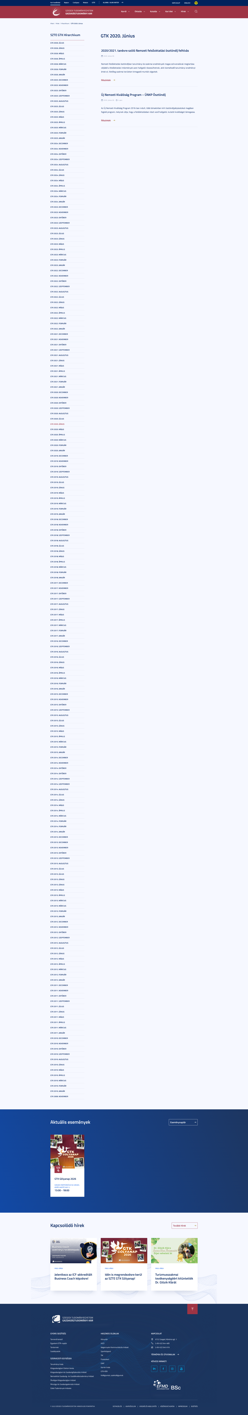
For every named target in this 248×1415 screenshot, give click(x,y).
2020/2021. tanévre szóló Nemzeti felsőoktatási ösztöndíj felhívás (145, 50)
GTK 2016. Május (57, 667)
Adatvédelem (131, 1406)
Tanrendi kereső (56, 1339)
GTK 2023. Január (57, 265)
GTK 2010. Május (57, 1070)
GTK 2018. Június (57, 551)
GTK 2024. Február (58, 196)
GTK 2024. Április (57, 186)
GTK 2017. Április (57, 620)
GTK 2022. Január (57, 328)
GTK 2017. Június (57, 609)
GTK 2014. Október (58, 768)
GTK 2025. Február (58, 133)
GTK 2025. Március (58, 127)
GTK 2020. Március (58, 440)
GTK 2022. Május (57, 307)
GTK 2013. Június (57, 879)
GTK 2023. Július (57, 233)
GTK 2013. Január (57, 916)
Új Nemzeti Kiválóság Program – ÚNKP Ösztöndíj (133, 95)
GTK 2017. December (59, 583)
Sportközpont (106, 1351)
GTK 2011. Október (58, 996)
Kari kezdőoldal (55, 2)
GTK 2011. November (59, 990)
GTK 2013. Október (58, 853)
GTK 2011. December (59, 985)
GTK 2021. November (59, 339)
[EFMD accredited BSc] (167, 1386)
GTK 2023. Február (58, 260)
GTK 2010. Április (57, 1075)
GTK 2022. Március (58, 318)
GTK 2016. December (59, 641)
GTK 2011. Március (58, 1027)
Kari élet (169, 11)
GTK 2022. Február (58, 323)
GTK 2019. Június (57, 487)
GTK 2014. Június (57, 800)
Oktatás (138, 11)
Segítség (194, 1406)
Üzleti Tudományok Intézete (60, 1388)
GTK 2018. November (59, 524)
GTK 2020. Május (57, 429)
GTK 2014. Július (57, 794)
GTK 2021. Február (58, 381)
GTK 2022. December (59, 270)
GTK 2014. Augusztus (59, 789)
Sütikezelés (117, 1406)
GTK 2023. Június (57, 238)
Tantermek (54, 1347)
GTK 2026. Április (57, 58)
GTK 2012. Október (58, 932)
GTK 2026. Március (58, 64)
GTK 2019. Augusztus (59, 477)
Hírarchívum (65, 23)
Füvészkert (105, 1359)
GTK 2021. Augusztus (59, 355)
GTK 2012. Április (57, 964)
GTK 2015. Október (58, 704)
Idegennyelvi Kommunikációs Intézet (115, 1347)
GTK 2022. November (59, 276)
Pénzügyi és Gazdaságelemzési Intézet (65, 1384)
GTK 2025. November (59, 85)
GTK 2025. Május (57, 117)
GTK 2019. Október (58, 466)
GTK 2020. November (59, 397)
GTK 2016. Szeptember (60, 646)
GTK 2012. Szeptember (60, 937)
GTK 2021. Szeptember (60, 350)
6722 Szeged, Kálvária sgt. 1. (166, 1339)
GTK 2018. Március (58, 567)
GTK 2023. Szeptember (60, 223)
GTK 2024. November (59, 148)
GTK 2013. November (59, 847)
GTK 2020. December (59, 392)
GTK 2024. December (59, 143)
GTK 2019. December (59, 456)
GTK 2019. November (59, 461)
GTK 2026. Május (57, 53)
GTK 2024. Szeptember (60, 159)
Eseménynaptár (178, 1122)
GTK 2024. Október (58, 154)
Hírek (183, 11)
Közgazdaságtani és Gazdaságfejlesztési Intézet (68, 1372)
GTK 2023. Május (57, 244)
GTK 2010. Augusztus (59, 1059)
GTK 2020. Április (57, 434)
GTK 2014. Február (58, 821)
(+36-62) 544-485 (162, 1343)
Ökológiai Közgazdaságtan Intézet (63, 1380)
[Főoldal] (56, 11)
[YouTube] (181, 1369)
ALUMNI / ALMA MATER (111, 2)
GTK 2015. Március (58, 741)
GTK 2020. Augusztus (59, 413)
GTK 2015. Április (57, 736)
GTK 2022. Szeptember (60, 286)
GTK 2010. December (59, 1038)
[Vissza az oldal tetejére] (192, 1309)
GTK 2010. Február (58, 1086)
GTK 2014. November (59, 763)
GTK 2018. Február (58, 572)
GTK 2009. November (59, 1096)
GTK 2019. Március (58, 503)
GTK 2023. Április (57, 249)
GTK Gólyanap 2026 (65, 1179)
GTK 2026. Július (57, 43)
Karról (123, 11)
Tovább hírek (179, 1225)
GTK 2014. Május (57, 805)
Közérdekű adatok (167, 1406)
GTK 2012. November (59, 927)
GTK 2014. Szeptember (60, 778)
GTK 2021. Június (57, 360)
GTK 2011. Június (57, 1011)
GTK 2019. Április (57, 498)
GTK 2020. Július (57, 418)
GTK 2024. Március (58, 191)
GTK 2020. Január (57, 450)
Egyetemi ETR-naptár (58, 1343)
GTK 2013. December (59, 837)
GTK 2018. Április (57, 561)
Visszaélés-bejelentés (148, 1406)
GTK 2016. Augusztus (59, 651)
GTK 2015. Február (58, 747)
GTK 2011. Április (57, 1022)
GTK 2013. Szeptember (60, 858)
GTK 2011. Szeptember (60, 1001)
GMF (102, 1363)
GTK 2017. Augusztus (59, 604)
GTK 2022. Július (57, 297)
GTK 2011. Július (57, 1006)
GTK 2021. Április (57, 371)
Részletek (106, 80)
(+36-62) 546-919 (162, 1347)
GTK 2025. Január (57, 138)
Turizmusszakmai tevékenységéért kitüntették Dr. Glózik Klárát (174, 1278)
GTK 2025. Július (57, 106)
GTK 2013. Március (58, 900)
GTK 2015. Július (57, 720)
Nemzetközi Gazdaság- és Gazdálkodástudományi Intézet (72, 1376)
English (187, 3)
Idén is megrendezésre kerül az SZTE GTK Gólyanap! (123, 1276)
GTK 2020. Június (77, 23)
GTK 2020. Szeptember (60, 408)
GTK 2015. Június (57, 726)
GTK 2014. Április (57, 810)
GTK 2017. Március (58, 625)
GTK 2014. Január (57, 831)
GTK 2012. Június (57, 953)
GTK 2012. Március (58, 969)
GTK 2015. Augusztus (59, 715)
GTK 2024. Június (57, 175)
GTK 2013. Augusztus (59, 863)
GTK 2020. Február (58, 445)
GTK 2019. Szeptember (60, 471)
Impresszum (182, 1406)
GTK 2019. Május (57, 493)
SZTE (93, 2)
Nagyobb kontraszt (196, 3)
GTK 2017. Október (58, 593)
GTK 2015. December (59, 694)
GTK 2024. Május (57, 180)
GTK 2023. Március (58, 254)
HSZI (102, 1343)
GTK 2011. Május (57, 1017)
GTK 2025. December (59, 80)
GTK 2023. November (59, 212)
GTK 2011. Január (57, 1033)
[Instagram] (172, 1369)
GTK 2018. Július (57, 546)
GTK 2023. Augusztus (59, 228)
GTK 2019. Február (58, 508)
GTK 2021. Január (57, 387)
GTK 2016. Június (57, 662)
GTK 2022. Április (57, 313)
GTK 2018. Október (58, 530)
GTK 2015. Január (57, 752)
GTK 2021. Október (58, 344)
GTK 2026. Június (57, 48)
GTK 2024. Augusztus (59, 164)
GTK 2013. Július (57, 868)
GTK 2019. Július (57, 482)
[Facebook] (163, 1369)
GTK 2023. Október (58, 217)
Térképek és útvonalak (163, 1354)
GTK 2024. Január (57, 201)
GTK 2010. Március (58, 1080)
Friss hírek (59, 1268)
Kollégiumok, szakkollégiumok (112, 1375)
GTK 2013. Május (57, 890)
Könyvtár (104, 1339)
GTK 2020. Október (58, 403)
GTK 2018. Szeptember (60, 535)
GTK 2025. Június (57, 111)
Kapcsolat (176, 3)
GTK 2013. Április (57, 895)
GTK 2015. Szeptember (60, 710)
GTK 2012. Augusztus (59, 943)
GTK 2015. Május (57, 731)
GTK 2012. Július (57, 948)
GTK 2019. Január (57, 514)
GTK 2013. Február (58, 911)
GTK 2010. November (59, 1043)
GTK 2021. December (59, 334)
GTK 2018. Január (57, 577)
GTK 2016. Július (57, 657)
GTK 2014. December (59, 757)
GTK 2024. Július (57, 170)
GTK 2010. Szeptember (60, 1054)
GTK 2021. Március (58, 376)
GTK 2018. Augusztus (59, 540)
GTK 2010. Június (57, 1064)
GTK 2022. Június (57, 302)
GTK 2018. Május (57, 556)
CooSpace (76, 2)
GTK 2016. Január (57, 688)
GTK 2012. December (59, 921)
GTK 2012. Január (57, 980)
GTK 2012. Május (57, 958)
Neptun (66, 2)
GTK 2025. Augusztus (59, 101)
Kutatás (153, 11)
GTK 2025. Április (57, 122)
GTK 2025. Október (58, 90)
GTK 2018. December (59, 519)
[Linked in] (154, 1369)
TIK (102, 1355)
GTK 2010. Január (57, 1091)
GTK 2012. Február (58, 974)
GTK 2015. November (59, 699)
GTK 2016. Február (58, 683)
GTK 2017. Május (57, 614)
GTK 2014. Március (58, 816)
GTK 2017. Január (57, 636)
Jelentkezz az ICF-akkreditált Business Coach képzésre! (73, 1276)
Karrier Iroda (105, 1367)
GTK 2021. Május (57, 366)
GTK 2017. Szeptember (60, 598)
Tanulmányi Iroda (56, 1364)
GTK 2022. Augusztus (59, 291)
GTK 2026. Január (57, 74)
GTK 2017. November (59, 588)
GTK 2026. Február (58, 69)
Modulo (85, 2)
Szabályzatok (55, 1351)
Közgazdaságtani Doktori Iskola (62, 1368)
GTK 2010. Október (58, 1048)
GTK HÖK (104, 1371)
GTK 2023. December (59, 207)
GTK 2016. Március (58, 678)
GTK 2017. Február (58, 630)
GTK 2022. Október (58, 281)
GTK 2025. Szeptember (60, 96)
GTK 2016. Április (57, 673)
